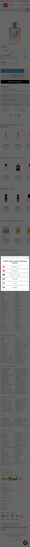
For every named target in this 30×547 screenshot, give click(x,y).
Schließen (27, 257)
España (15, 287)
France (15, 279)
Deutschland (15, 275)
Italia (15, 283)
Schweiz (15, 271)
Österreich (15, 266)
